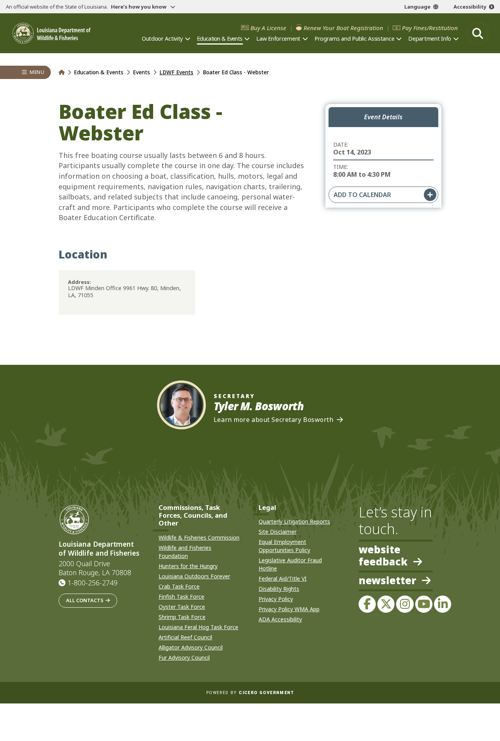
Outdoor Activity (162, 38)
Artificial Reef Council (185, 637)
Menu (37, 72)
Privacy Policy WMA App (289, 609)
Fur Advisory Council (184, 657)
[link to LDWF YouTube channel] (423, 604)
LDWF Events (176, 72)
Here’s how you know (139, 6)
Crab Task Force (179, 586)
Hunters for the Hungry (188, 566)
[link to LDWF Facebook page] (367, 604)
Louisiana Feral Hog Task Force (198, 627)
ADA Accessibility (280, 619)
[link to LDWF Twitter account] (386, 604)
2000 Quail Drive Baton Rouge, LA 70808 (95, 568)
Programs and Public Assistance (354, 38)
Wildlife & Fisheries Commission (199, 537)
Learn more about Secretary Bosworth (274, 420)
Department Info (429, 38)
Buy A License (268, 28)
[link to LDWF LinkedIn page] (442, 604)
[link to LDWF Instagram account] (404, 604)
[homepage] (51, 33)
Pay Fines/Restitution (430, 28)
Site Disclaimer (277, 531)
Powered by (250, 692)
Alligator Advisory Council (191, 647)
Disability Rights (279, 588)
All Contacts (85, 600)
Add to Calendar (362, 194)
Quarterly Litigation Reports (294, 521)
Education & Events (219, 38)
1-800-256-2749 (93, 582)
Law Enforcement (278, 38)
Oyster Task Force (182, 606)
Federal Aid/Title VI (283, 578)
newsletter (387, 581)
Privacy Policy (276, 599)
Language (417, 6)
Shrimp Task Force (182, 617)
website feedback (383, 556)
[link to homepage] (61, 72)
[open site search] (478, 33)
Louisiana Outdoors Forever (194, 576)
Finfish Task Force (181, 596)
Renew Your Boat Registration (343, 28)
